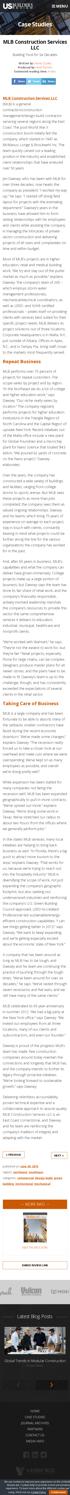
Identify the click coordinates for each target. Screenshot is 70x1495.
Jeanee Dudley (42, 63)
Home (34, 1411)
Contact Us (35, 1435)
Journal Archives (35, 1423)
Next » (59, 1155)
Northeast (20, 1172)
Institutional (24, 1184)
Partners (35, 1429)
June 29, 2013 (29, 1166)
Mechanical (42, 1184)
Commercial (25, 1178)
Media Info (35, 1441)
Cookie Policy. (38, 1492)
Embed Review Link (35, 1265)
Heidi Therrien (44, 67)
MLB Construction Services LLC (30, 98)
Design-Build (43, 1178)
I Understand (58, 1492)
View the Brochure (35, 1247)
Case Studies (35, 1417)
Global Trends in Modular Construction (35, 1360)
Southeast (36, 1172)
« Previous (13, 1155)
